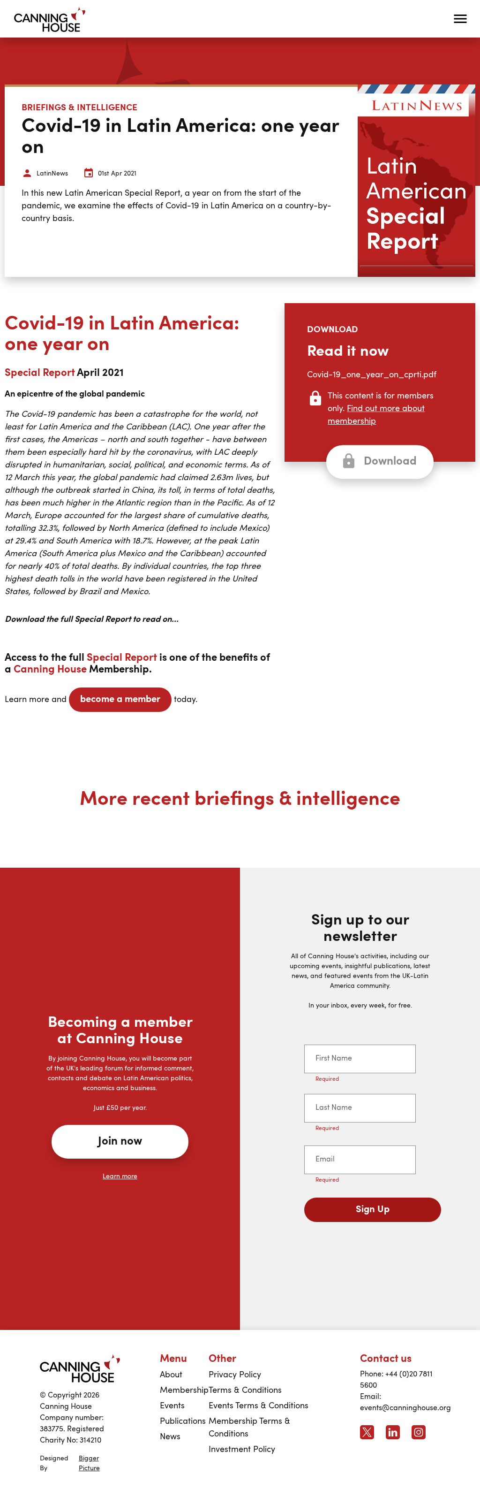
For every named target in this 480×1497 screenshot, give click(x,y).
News (170, 1437)
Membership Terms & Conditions (249, 1427)
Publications (183, 1421)
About (171, 1375)
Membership (184, 1390)
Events (172, 1406)
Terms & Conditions (245, 1390)
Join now (120, 1141)
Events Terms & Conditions (258, 1406)
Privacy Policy (235, 1375)
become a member (120, 699)
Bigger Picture (89, 1463)
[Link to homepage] (80, 1367)
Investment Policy (242, 1449)
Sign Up (373, 1209)
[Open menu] (460, 19)
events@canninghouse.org (405, 1408)
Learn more (120, 1176)
